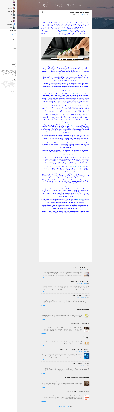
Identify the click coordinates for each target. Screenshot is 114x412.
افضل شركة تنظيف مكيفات (83, 309)
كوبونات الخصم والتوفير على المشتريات (80, 363)
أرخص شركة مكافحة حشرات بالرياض (81, 267)
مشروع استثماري (85, 337)
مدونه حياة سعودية (47, 3)
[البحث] (39, 3)
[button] (42, 12)
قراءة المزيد (43, 277)
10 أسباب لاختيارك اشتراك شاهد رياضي (80, 295)
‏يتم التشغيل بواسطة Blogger (64, 406)
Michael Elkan (62, 408)
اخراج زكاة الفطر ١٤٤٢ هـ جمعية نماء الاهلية (79, 323)
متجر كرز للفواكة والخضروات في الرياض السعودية (78, 391)
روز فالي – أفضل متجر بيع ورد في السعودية (79, 281)
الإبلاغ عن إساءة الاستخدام (11, 34)
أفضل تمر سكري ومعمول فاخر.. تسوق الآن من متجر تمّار (76, 377)
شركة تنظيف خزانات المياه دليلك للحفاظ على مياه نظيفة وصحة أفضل (74, 349)
